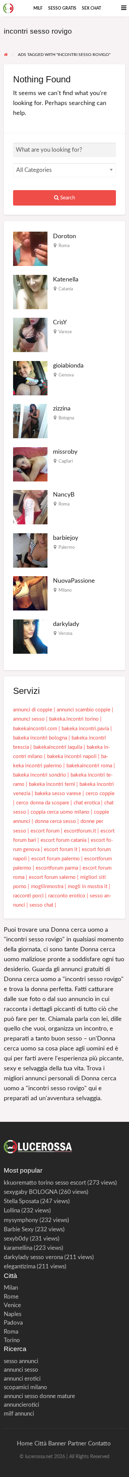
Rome (11, 1297)
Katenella (65, 279)
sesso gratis (62, 8)
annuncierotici (21, 1405)
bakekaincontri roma (89, 765)
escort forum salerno (52, 877)
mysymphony (21, 1220)
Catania (65, 289)
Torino (12, 1340)
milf (38, 8)
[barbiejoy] (30, 550)
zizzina (62, 408)
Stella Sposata (21, 1201)
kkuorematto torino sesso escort (45, 1183)
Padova (13, 1323)
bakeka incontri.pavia (85, 728)
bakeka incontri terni (52, 784)
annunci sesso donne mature (39, 1396)
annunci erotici (22, 1379)
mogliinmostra (47, 886)
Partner (77, 1443)
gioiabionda (68, 365)
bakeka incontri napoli (72, 756)
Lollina (12, 1210)
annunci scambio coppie (83, 709)
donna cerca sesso (55, 821)
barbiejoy (65, 538)
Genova (66, 375)
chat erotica (87, 802)
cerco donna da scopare (42, 802)
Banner (57, 1443)
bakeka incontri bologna (40, 738)
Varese (65, 332)
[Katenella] (30, 291)
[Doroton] (30, 248)
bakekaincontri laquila (57, 747)
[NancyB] (30, 507)
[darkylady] (30, 636)
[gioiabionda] (30, 377)
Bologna (66, 418)
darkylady (66, 624)
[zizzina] (30, 421)
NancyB (64, 494)
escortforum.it (80, 831)
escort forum (45, 831)
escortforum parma (57, 868)
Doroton (64, 236)
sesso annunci (21, 1361)
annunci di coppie (32, 709)
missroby (65, 452)
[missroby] (30, 464)
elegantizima (19, 1266)
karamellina (18, 1248)
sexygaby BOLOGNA (30, 1192)
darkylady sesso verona (33, 1257)
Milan (11, 1288)
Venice (12, 1305)
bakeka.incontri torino (74, 719)
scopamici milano (25, 1387)
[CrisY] (30, 335)
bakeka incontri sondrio (39, 775)
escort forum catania (63, 840)
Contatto (99, 1443)
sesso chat (41, 905)
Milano (65, 590)
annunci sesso (29, 719)
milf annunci (19, 1414)
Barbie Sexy (19, 1229)
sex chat (91, 8)
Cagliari (65, 461)
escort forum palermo (55, 858)
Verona (65, 633)
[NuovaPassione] (30, 593)
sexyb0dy (16, 1239)
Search (67, 197)
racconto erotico (66, 895)
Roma (63, 246)
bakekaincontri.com (35, 728)
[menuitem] (38, 8)
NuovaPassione (74, 581)
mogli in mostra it (87, 886)
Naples (12, 1314)
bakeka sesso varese (58, 793)
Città (40, 1443)
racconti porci (28, 895)
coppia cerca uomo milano (60, 812)
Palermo (66, 547)
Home (25, 1443)
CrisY (60, 322)
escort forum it (60, 849)
